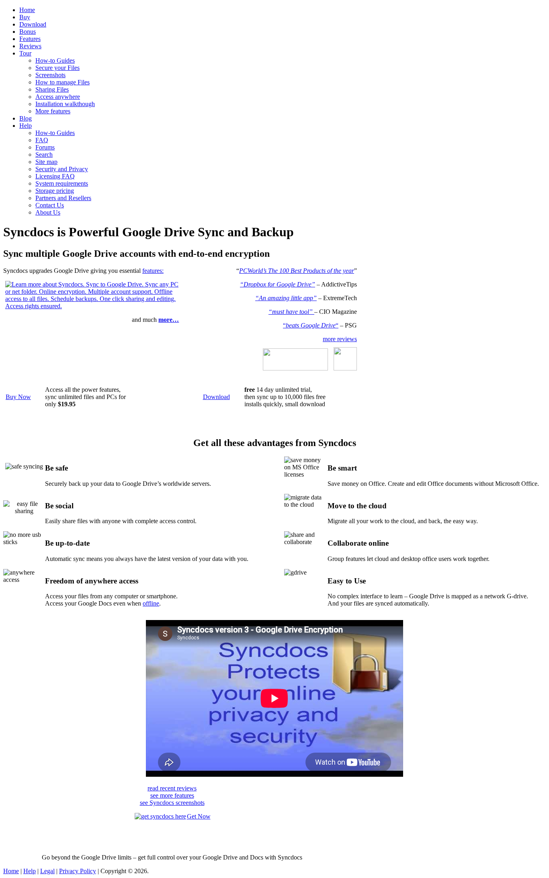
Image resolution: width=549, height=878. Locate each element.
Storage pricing (54, 190)
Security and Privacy (61, 169)
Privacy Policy (77, 871)
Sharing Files (52, 89)
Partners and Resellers (63, 197)
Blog (25, 118)
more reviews (340, 339)
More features (52, 111)
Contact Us (49, 205)
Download (32, 24)
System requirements (61, 183)
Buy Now (18, 396)
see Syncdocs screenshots (172, 802)
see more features (172, 795)
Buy (24, 17)
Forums (45, 147)
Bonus (27, 31)
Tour (25, 53)
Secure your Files (57, 67)
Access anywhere (57, 96)
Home (27, 9)
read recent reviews (172, 788)
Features (30, 38)
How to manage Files (62, 82)
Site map (46, 161)
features (152, 270)
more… (168, 319)
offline (151, 603)
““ (310, 325)
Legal (47, 871)
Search (44, 154)
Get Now (199, 816)
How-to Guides (55, 60)
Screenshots (50, 75)
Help (25, 125)
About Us (47, 212)
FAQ (41, 140)
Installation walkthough (65, 103)
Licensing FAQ (55, 176)
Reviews (30, 46)
